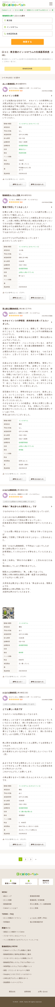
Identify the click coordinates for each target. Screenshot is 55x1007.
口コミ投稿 (34, 908)
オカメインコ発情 (11, 96)
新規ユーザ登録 (10, 883)
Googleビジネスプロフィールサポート (17, 974)
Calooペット (7, 10)
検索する (27, 42)
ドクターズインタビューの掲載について (18, 958)
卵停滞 (21, 652)
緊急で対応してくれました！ (16, 207)
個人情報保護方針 (36, 922)
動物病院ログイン (46, 882)
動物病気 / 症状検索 (37, 900)
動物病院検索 (27, 69)
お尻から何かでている (26, 272)
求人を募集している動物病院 (40, 904)
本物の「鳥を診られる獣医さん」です (20, 506)
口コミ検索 (19, 10)
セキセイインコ (34, 786)
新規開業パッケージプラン (13, 982)
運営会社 (12, 992)
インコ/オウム (23, 123)
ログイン (28, 883)
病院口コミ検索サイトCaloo (13, 932)
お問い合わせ (43, 992)
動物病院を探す (8, 16)
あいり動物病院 (9, 84)
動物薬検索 (7, 904)
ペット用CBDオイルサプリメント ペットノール (20, 940)
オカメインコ (33, 123)
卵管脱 (21, 450)
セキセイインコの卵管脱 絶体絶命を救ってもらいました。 (26, 322)
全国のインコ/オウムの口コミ (37, 10)
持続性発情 (22, 153)
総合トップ (7, 896)
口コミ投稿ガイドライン (12, 918)
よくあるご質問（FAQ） (39, 918)
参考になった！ (18, 184)
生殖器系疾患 (23, 145)
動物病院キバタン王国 (12, 195)
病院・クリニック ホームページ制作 (16, 970)
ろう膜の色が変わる (25, 811)
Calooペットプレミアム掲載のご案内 (17, 950)
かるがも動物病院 (10, 490)
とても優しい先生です (13, 709)
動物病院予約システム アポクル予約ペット (19, 962)
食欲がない (22, 149)
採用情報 (27, 992)
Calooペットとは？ (10, 908)
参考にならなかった (37, 184)
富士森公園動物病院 (11, 309)
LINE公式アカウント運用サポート (15, 978)
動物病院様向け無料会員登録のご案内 (17, 954)
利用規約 (6, 922)
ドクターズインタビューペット (14, 936)
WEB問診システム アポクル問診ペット (17, 966)
